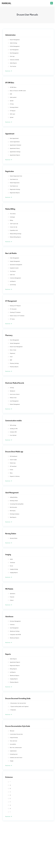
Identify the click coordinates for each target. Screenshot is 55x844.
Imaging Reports (14, 572)
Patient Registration (14, 182)
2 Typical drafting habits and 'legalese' (19, 706)
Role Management (14, 53)
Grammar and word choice (16, 757)
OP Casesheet (13, 466)
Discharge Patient (14, 107)
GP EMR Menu (13, 87)
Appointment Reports (15, 155)
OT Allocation (13, 309)
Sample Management (15, 261)
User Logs (12, 56)
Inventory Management (15, 278)
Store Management (14, 340)
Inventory (12, 624)
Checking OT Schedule (15, 312)
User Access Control (15, 394)
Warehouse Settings (14, 631)
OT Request (12, 110)
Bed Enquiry (12, 510)
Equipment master (14, 268)
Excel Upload (13, 435)
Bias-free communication (16, 747)
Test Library (13, 213)
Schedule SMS (13, 432)
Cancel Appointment (15, 141)
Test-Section (13, 66)
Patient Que (13, 463)
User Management (14, 49)
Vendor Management (15, 343)
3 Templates (13, 709)
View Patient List (14, 179)
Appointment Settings (15, 151)
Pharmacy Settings (14, 363)
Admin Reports (13, 63)
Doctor (11, 566)
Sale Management (14, 628)
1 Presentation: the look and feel (18, 703)
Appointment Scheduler (15, 145)
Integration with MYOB (15, 634)
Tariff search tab (14, 223)
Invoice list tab (13, 227)
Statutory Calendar (14, 59)
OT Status (12, 319)
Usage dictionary (14, 737)
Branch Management (15, 39)
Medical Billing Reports (15, 237)
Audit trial (12, 274)
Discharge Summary (14, 514)
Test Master (13, 271)
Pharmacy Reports (14, 366)
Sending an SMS (13, 428)
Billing (11, 220)
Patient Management (15, 404)
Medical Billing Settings (15, 233)
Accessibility (13, 744)
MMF (11, 360)
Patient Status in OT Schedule (17, 315)
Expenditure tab (14, 230)
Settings (12, 387)
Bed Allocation (13, 507)
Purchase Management (15, 621)
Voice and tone (13, 741)
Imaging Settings (14, 569)
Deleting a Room (14, 500)
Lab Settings (13, 284)
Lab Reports (13, 281)
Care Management (14, 401)
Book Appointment (14, 138)
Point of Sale (13, 350)
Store (11, 356)
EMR (11, 94)
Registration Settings (15, 189)
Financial (12, 597)
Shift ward (12, 114)
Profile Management (15, 46)
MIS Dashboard (13, 456)
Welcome (12, 731)
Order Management (14, 258)
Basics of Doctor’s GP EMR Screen (18, 90)
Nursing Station (13, 538)
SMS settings (13, 425)
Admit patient (13, 97)
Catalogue (12, 217)
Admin (11, 559)
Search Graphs (13, 459)
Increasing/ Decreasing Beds (16, 504)
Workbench (12, 391)
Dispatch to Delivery (15, 476)
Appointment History (15, 148)
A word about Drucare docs (16, 734)
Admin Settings (13, 43)
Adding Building (13, 497)
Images (11, 761)
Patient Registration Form (16, 176)
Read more (8, 71)
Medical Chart (13, 397)
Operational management (16, 264)
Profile (11, 469)
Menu (11, 473)
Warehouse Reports (14, 638)
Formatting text (14, 754)
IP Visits (12, 104)
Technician (12, 562)
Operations (12, 593)
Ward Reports (13, 517)
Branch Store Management (16, 346)
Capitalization (13, 751)
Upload (11, 100)
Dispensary (12, 353)
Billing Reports (13, 669)
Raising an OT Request (15, 305)
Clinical (11, 600)
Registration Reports (15, 192)
